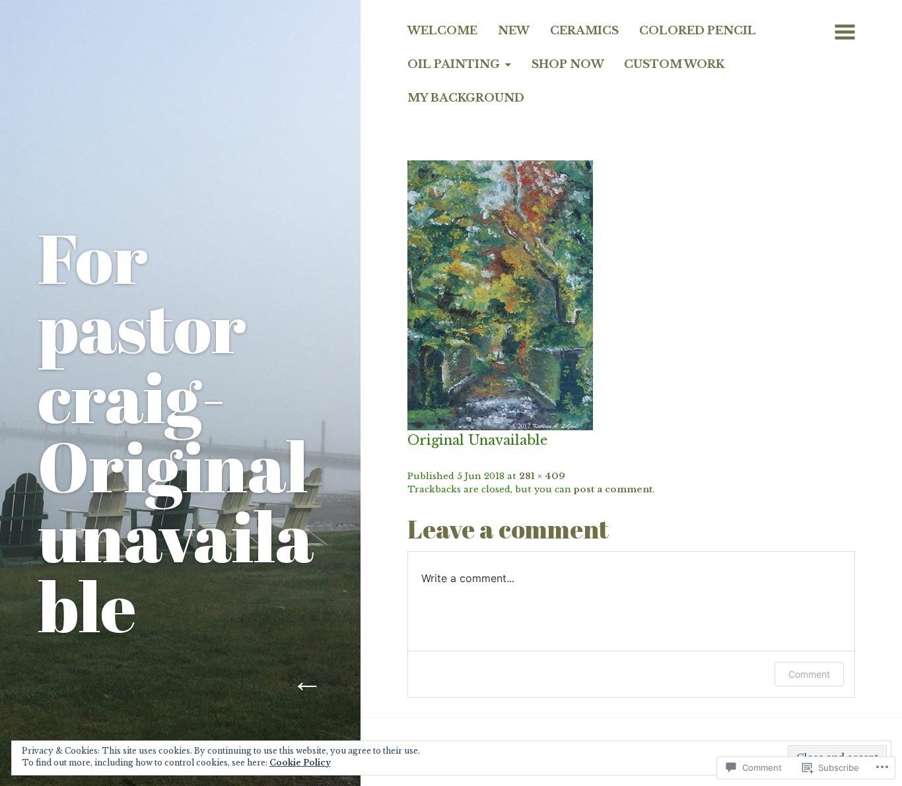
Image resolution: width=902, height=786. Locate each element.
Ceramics (584, 30)
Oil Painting (453, 64)
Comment (809, 674)
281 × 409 (542, 476)
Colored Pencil (697, 30)
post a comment (613, 489)
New (514, 30)
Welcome (442, 30)
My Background (465, 97)
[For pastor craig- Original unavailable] (500, 294)
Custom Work (674, 64)
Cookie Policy (300, 763)
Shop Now (568, 64)
